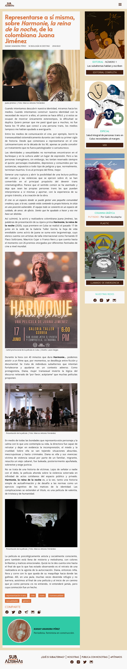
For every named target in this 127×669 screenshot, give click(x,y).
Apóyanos (116, 656)
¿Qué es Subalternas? (53, 656)
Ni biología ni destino (39, 46)
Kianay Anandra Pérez (15, 46)
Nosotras (73, 656)
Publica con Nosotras (95, 656)
